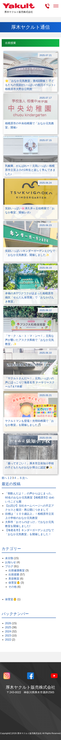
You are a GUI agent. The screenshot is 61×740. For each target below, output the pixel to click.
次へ (25, 478)
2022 (8, 639)
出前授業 (13, 574)
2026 (8, 623)
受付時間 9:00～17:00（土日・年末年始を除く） (47, 6)
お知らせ (10, 562)
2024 (8, 631)
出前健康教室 (16, 570)
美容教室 (13, 578)
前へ (4, 478)
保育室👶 (14, 582)
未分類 (9, 558)
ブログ (9, 566)
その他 (12, 586)
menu (56, 6)
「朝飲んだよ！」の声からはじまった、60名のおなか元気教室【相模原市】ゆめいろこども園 (29, 497)
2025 (8, 627)
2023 (8, 635)
